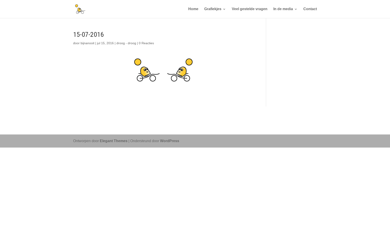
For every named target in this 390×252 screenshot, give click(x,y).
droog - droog (126, 43)
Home (193, 9)
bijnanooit (87, 43)
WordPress (169, 141)
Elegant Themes (114, 141)
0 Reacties (146, 43)
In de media (283, 9)
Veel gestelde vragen (249, 9)
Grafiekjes (212, 9)
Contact (310, 9)
